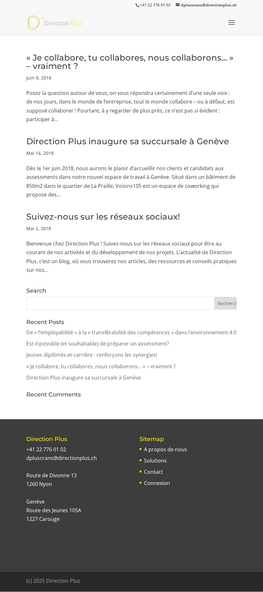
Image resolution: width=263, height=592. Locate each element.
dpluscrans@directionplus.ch (61, 458)
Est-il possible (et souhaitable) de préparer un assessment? (97, 343)
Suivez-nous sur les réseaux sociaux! (103, 217)
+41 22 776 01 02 (46, 449)
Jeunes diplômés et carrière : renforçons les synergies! (91, 354)
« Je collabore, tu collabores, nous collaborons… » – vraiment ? (129, 62)
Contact (153, 471)
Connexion (157, 483)
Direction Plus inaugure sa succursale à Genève (127, 141)
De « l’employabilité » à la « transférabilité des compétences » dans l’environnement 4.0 (131, 332)
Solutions (155, 460)
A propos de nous (165, 449)
